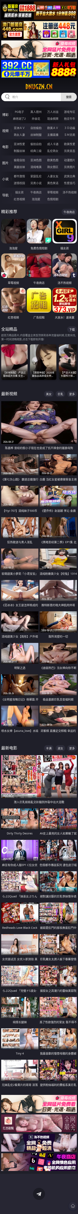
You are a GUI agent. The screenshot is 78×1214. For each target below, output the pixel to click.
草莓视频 (52, 192)
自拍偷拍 (36, 128)
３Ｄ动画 (69, 128)
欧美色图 (52, 160)
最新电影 (9, 748)
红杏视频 (19, 199)
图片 (5, 163)
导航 (5, 195)
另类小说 (36, 183)
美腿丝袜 (19, 167)
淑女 (60, 748)
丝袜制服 (36, 135)
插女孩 (19, 192)
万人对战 (52, 112)
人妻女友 (52, 176)
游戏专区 (69, 112)
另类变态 (69, 151)
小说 (5, 179)
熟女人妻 (19, 135)
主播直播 (52, 135)
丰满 (49, 748)
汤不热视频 (70, 192)
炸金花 (36, 118)
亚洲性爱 (19, 144)
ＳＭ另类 (69, 135)
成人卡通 (52, 144)
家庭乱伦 (36, 176)
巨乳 (60, 394)
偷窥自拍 (19, 160)
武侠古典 (69, 176)
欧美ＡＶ (52, 128)
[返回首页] (73, 1206)
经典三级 (36, 151)
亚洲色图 (36, 160)
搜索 (69, 97)
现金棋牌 (52, 118)
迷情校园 (19, 183)
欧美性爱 (69, 144)
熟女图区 (52, 167)
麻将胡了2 (19, 118)
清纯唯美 (36, 167)
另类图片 (69, 167)
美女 (49, 394)
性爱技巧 (69, 183)
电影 (5, 147)
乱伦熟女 (52, 151)
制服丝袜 (19, 151)
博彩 (5, 114)
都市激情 (19, 176)
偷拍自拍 (36, 144)
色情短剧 (52, 199)
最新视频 (9, 393)
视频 (5, 131)
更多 (72, 394)
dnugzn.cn (39, 87)
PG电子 (19, 112)
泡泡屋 (36, 199)
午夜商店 (36, 192)
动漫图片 (69, 160)
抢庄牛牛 (69, 118)
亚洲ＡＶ (19, 128)
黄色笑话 (52, 183)
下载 (72, 329)
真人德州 (36, 112)
